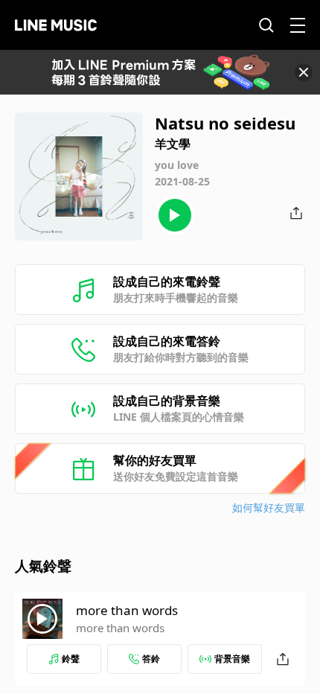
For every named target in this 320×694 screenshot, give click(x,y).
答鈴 (151, 658)
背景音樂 (232, 658)
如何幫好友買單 (268, 507)
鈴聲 (71, 658)
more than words (127, 610)
